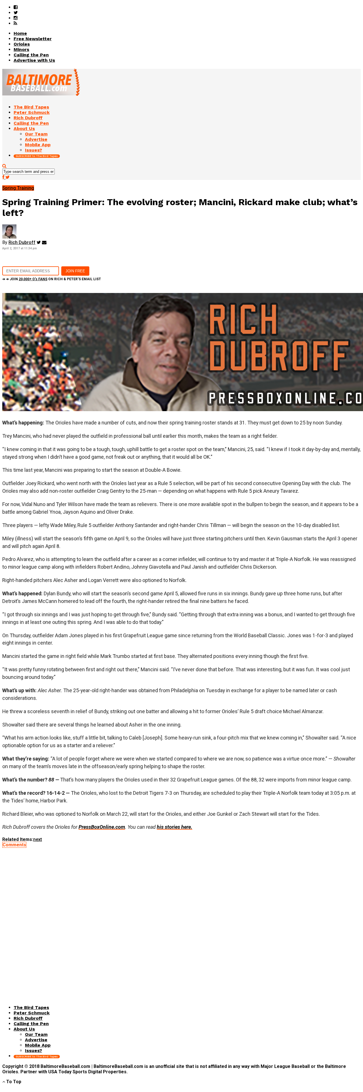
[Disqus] (181, 918)
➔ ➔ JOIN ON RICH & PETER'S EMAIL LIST (51, 279)
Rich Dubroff (22, 242)
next (37, 839)
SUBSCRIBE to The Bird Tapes (37, 156)
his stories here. (174, 827)
